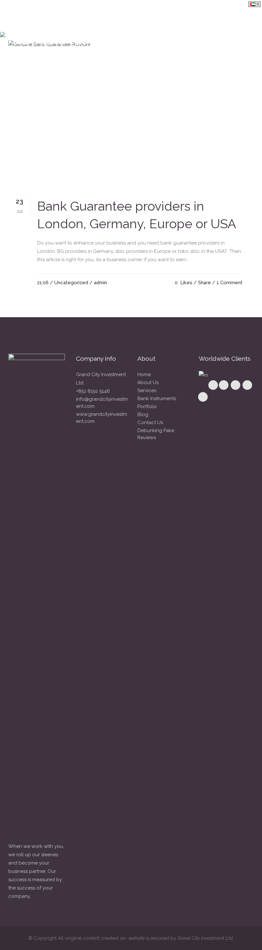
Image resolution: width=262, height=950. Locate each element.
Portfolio (147, 406)
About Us (147, 382)
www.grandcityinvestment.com (101, 417)
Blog (142, 414)
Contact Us (150, 422)
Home (144, 374)
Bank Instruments (156, 398)
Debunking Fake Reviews (155, 434)
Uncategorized (71, 283)
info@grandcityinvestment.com (102, 402)
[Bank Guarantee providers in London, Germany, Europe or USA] (131, 113)
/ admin (98, 283)
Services (146, 390)
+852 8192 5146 (93, 391)
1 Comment (230, 283)
